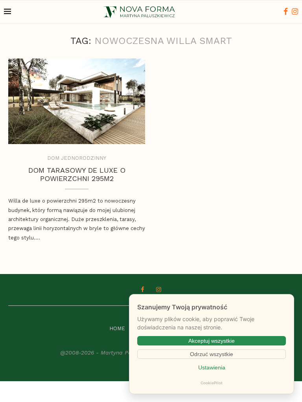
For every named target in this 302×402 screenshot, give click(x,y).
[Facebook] (286, 11)
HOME (117, 328)
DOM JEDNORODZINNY (76, 158)
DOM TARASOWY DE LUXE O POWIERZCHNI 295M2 (76, 174)
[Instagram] (295, 11)
